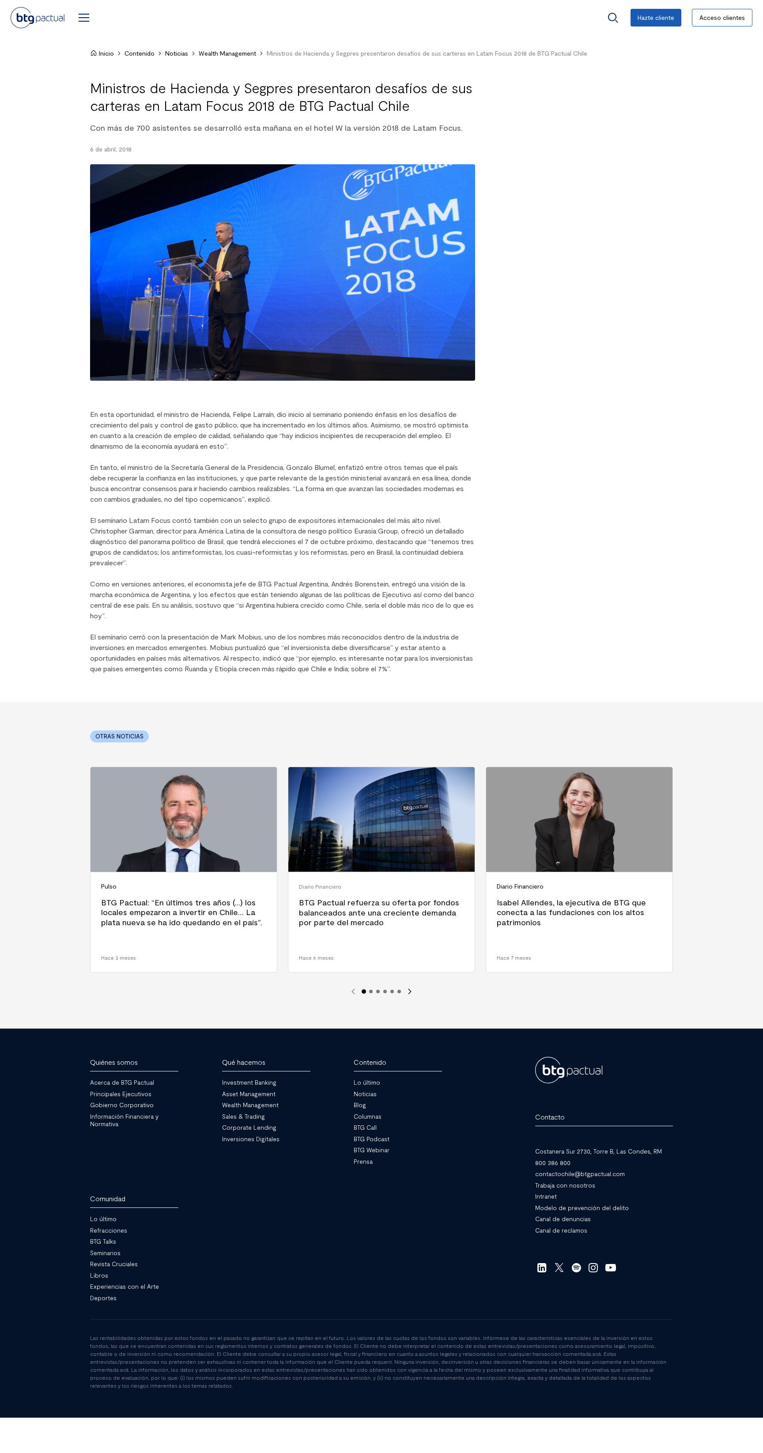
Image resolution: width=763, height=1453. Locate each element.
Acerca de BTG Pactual (122, 1082)
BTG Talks (103, 1241)
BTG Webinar (371, 1150)
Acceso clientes (722, 17)
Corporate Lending (249, 1127)
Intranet (546, 1196)
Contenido (140, 53)
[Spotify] (576, 1267)
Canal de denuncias (563, 1218)
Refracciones (108, 1230)
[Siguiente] (410, 991)
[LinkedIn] (542, 1267)
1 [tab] (363, 991)
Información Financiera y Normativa (124, 1120)
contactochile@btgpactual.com (580, 1173)
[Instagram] (594, 1267)
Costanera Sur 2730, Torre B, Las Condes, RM (598, 1151)
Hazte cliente (656, 17)
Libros (99, 1275)
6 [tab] (399, 991)
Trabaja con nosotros (565, 1185)
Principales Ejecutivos (120, 1093)
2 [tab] (370, 991)
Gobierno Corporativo (122, 1105)
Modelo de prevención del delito (582, 1207)
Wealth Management (227, 53)
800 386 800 (552, 1162)
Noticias (176, 53)
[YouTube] (610, 1267)
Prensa (363, 1161)
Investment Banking (249, 1082)
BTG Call (365, 1127)
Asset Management (249, 1093)
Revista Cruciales (114, 1264)
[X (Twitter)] (559, 1267)
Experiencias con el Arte (124, 1286)
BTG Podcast (371, 1139)
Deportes (103, 1298)
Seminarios (105, 1252)
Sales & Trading (243, 1116)
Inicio (106, 53)
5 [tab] (392, 991)
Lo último (367, 1082)
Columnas (368, 1116)
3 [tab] (378, 991)
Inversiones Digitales (251, 1139)
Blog (360, 1105)
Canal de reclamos (561, 1230)
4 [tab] (385, 991)
